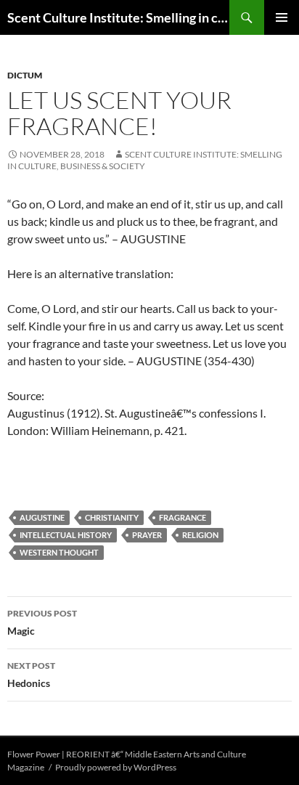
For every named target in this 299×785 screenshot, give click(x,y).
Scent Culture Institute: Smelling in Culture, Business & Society (144, 160)
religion (200, 535)
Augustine (42, 517)
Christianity (112, 517)
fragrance (182, 517)
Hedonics (31, 674)
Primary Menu (281, 17)
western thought (59, 552)
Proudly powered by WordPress (115, 767)
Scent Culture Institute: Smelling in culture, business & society (118, 17)
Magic (42, 622)
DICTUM (24, 75)
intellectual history (66, 535)
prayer (147, 535)
